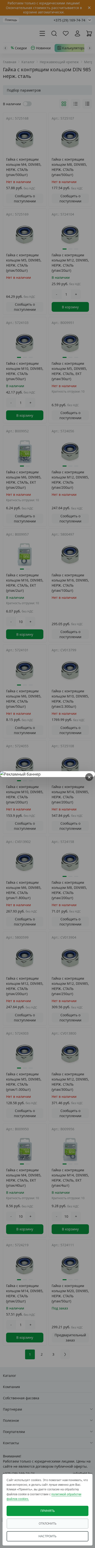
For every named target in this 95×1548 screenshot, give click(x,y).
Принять (47, 1511)
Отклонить (48, 1523)
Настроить (47, 1536)
